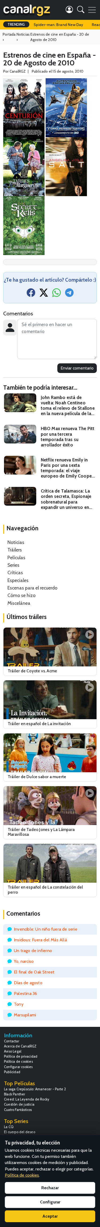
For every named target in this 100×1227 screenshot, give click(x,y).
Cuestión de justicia (19, 1104)
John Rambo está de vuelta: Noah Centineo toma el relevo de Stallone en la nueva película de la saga (68, 405)
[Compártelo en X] (44, 294)
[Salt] (66, 166)
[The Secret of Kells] (24, 225)
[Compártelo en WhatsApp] (56, 294)
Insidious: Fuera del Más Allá (40, 939)
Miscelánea (18, 603)
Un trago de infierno (33, 950)
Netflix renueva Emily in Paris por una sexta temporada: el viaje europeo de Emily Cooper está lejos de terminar (67, 468)
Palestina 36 (25, 993)
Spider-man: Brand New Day (58, 24)
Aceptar (50, 1216)
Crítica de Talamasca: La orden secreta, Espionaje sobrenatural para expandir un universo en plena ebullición (66, 499)
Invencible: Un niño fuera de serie (45, 929)
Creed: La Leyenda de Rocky (26, 1099)
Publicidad (12, 1072)
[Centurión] (24, 107)
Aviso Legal (12, 1051)
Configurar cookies (18, 1067)
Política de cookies (18, 1062)
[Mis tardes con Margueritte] (24, 166)
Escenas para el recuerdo (32, 588)
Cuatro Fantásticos (18, 1110)
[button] (80, 10)
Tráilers (14, 550)
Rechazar (50, 1187)
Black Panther (14, 1094)
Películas (16, 557)
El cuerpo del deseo (19, 1132)
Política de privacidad (20, 1056)
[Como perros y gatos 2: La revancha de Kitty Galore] (66, 107)
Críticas (15, 572)
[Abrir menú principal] (92, 10)
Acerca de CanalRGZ (20, 1046)
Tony (18, 1004)
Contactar (11, 1041)
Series (13, 565)
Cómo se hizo (21, 595)
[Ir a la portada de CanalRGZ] (26, 10)
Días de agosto (28, 982)
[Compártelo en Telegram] (69, 294)
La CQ (9, 1127)
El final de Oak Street (34, 972)
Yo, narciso (24, 961)
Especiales (18, 580)
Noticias (15, 542)
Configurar (50, 1201)
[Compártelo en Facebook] (31, 294)
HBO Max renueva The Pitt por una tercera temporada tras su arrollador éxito (68, 436)
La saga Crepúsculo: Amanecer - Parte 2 (35, 1089)
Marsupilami (25, 1014)
